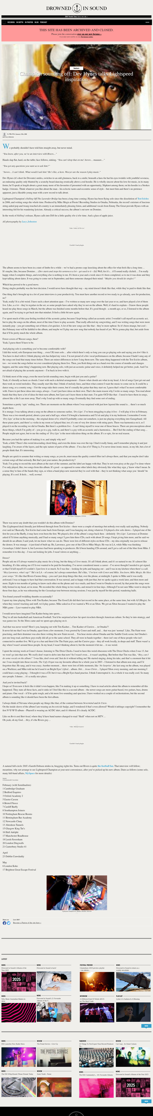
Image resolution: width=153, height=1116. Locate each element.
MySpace (30, 773)
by (11, 134)
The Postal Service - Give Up (47, 1044)
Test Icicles (143, 198)
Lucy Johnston (9, 137)
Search (147, 22)
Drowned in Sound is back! (46, 968)
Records (11, 22)
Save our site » (76, 16)
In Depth (19, 22)
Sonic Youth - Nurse (44, 1074)
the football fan (105, 766)
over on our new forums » (89, 34)
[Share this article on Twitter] (8, 923)
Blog (37, 22)
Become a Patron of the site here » (27, 922)
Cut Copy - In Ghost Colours (126, 1044)
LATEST (4, 959)
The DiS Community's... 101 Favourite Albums (96, 1075)
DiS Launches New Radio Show (13, 1044)
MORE (146, 1026)
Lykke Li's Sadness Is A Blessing (128, 999)
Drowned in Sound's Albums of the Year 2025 (132, 1074)
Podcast (43, 22)
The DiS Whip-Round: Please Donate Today (17, 1074)
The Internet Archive (87, 37)
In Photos (29, 22)
